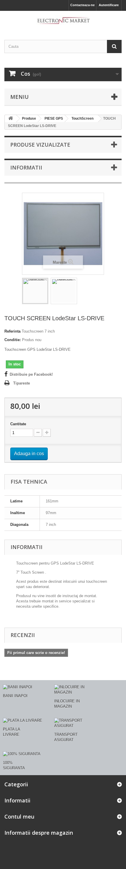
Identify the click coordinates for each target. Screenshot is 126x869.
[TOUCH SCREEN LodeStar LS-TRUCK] (35, 291)
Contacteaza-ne (82, 5)
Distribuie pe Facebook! (31, 374)
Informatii (26, 167)
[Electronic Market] (63, 20)
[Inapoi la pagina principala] (10, 118)
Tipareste (21, 383)
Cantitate (18, 424)
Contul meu (19, 816)
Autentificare (109, 5)
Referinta (12, 331)
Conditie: (12, 340)
